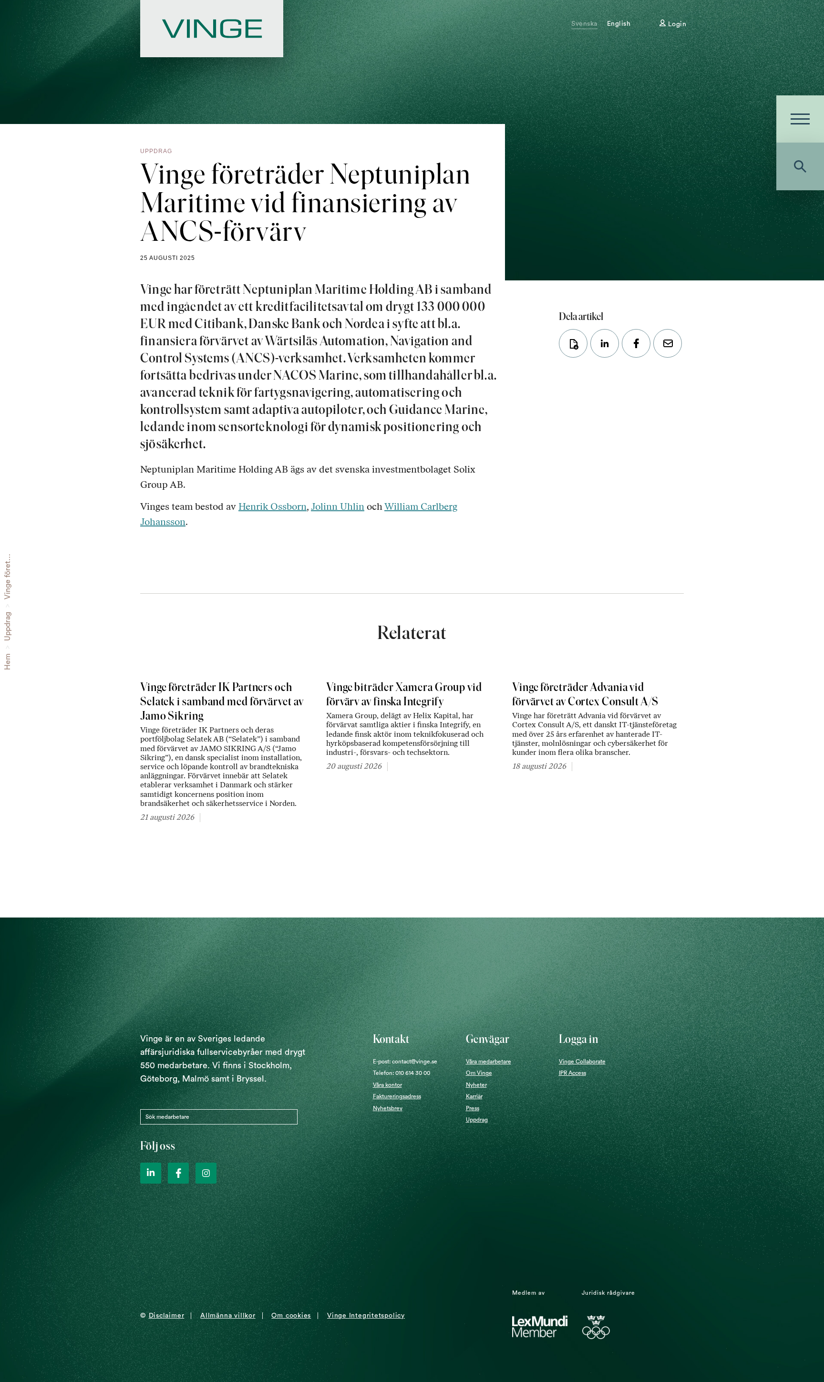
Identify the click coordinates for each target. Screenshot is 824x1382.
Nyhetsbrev (387, 1108)
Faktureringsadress (397, 1096)
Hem (7, 661)
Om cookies (291, 1315)
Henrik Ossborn (272, 506)
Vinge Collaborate (582, 1061)
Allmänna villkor (227, 1315)
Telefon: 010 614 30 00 (401, 1073)
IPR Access (572, 1073)
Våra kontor (387, 1085)
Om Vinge (479, 1073)
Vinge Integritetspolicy (366, 1315)
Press (472, 1108)
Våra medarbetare (488, 1061)
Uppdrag (7, 626)
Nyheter (476, 1085)
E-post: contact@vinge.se (405, 1061)
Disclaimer (167, 1315)
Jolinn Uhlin (337, 506)
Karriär (474, 1096)
